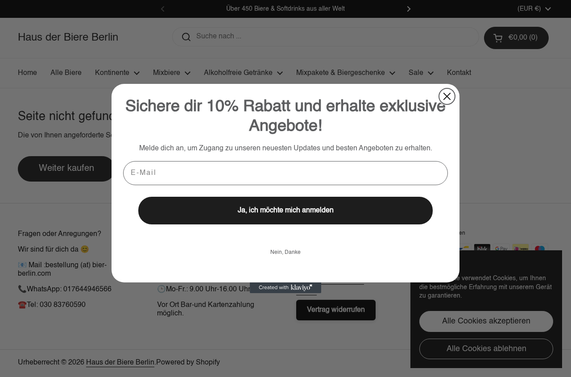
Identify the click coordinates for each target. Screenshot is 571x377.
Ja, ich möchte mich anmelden (286, 210)
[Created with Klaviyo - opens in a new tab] (285, 287)
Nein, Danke (285, 252)
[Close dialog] (447, 96)
